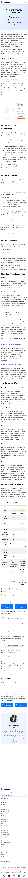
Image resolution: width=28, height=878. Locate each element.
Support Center (5, 847)
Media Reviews (5, 826)
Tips (15, 24)
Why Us (3, 823)
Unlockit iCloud (5, 809)
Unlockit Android (5, 813)
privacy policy (17, 874)
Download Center (5, 842)
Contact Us (4, 849)
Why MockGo (4, 807)
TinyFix (3, 816)
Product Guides (5, 859)
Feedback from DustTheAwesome (11, 364)
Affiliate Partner (5, 828)
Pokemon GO (5, 672)
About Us (3, 821)
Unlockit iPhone (5, 811)
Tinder (10, 670)
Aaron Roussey (16, 17)
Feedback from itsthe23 (8, 292)
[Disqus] (14, 765)
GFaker (15, 79)
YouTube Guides (5, 857)
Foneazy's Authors (5, 861)
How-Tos (3, 854)
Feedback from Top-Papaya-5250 (11, 344)
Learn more (14, 741)
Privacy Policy (4, 830)
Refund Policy (4, 837)
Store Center (4, 844)
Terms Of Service (5, 834)
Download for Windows (8, 606)
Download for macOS (22, 606)
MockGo (3, 437)
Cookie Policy (4, 832)
